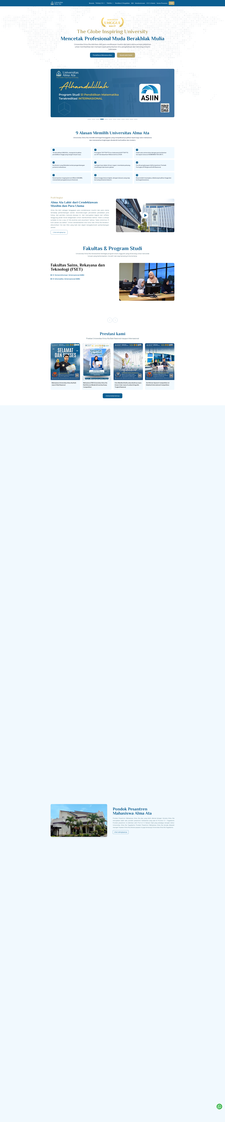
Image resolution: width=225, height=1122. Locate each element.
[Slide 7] (114, 119)
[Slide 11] (131, 119)
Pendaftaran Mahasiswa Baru (102, 55)
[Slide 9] (123, 119)
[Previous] (109, 320)
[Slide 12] (135, 119)
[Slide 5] (106, 119)
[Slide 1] (89, 119)
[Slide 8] (119, 119)
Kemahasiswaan (140, 3)
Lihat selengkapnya (59, 232)
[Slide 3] (97, 119)
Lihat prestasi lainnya (113, 396)
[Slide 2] (93, 119)
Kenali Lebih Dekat (126, 55)
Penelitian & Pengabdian (122, 3)
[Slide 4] (102, 119)
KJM (132, 3)
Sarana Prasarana (162, 3)
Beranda (91, 3)
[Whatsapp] (219, 1106)
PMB (171, 3)
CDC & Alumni (150, 3)
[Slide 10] (127, 119)
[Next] (115, 320)
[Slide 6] (110, 119)
